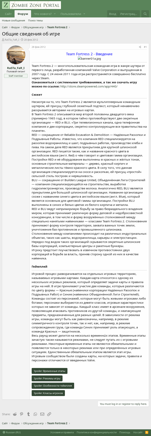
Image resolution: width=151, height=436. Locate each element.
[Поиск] (145, 13)
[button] (55, 13)
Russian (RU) (13, 432)
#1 (145, 47)
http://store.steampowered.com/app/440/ (89, 86)
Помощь (124, 432)
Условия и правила (62, 432)
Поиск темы (35, 20)
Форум (22, 14)
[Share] (140, 47)
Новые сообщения (13, 20)
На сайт (138, 432)
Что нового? (43, 14)
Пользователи (71, 14)
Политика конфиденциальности (97, 432)
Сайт (8, 14)
